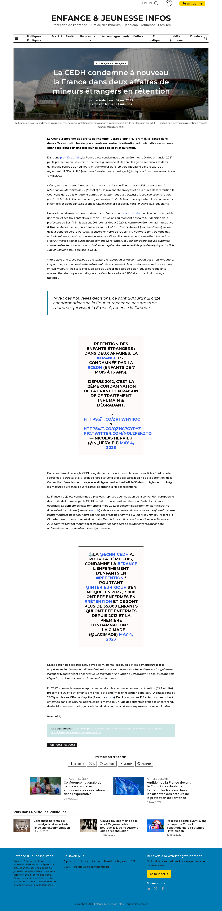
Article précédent (77, 778)
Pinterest (146, 763)
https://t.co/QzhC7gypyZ (112, 428)
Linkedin (128, 763)
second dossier (130, 213)
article (95, 510)
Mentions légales (115, 861)
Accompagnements (116, 36)
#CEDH (94, 367)
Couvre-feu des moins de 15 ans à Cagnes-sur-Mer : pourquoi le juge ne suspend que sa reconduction (119, 825)
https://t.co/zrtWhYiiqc (112, 419)
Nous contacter (90, 861)
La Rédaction (101, 100)
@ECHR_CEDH (114, 554)
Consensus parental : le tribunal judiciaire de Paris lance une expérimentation (52, 824)
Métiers (138, 36)
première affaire (70, 157)
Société (57, 36)
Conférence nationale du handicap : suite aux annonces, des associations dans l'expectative (84, 788)
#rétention (110, 578)
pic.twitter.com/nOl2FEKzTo (118, 433)
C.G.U (134, 861)
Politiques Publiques (111, 63)
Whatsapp (109, 763)
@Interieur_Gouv (105, 587)
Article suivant (157, 778)
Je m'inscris (159, 874)
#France (107, 358)
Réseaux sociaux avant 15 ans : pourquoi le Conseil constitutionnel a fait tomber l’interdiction (187, 825)
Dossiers (196, 36)
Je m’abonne (192, 3)
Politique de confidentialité (92, 866)
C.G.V (67, 866)
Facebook (79, 763)
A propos (70, 861)
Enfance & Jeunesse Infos (111, 18)
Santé (69, 36)
